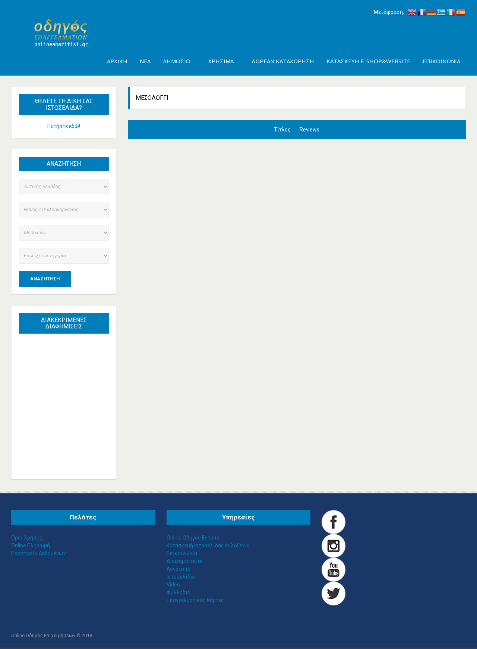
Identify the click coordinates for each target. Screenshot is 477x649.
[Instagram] (333, 545)
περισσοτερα (71, 456)
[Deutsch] (432, 12)
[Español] (461, 12)
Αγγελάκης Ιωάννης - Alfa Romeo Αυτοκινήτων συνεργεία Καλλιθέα (67, 381)
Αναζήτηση (45, 278)
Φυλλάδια (178, 592)
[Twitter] (333, 593)
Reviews (309, 130)
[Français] (422, 12)
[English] (412, 12)
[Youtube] (333, 569)
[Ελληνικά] (441, 12)
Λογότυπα (178, 569)
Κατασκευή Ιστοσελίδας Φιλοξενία (208, 545)
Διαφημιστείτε (184, 561)
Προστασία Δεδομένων (38, 553)
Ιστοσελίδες (181, 577)
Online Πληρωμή (30, 545)
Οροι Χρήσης (26, 538)
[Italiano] (451, 12)
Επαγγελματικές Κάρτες (195, 600)
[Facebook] (333, 522)
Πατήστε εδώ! (63, 126)
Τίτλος (283, 130)
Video (173, 585)
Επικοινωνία (182, 553)
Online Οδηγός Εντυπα (193, 538)
